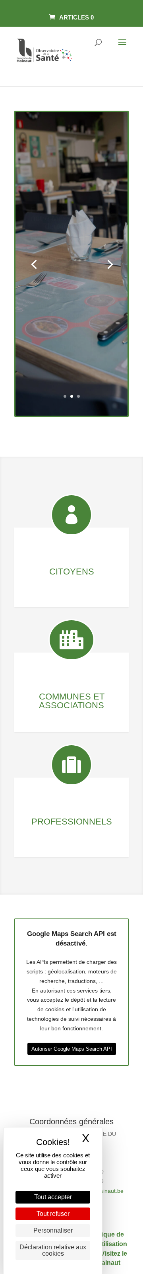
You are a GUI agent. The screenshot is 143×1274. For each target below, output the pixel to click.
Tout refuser (53, 1213)
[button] (122, 47)
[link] (71, 17)
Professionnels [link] (71, 822)
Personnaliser (53, 1230)
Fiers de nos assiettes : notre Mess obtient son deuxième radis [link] (72, 205)
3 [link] (78, 396)
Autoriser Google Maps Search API (71, 1049)
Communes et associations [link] (71, 701)
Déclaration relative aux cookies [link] (52, 1250)
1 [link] (65, 396)
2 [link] (71, 396)
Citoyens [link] (71, 571)
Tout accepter (53, 1197)
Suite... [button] (71, 333)
